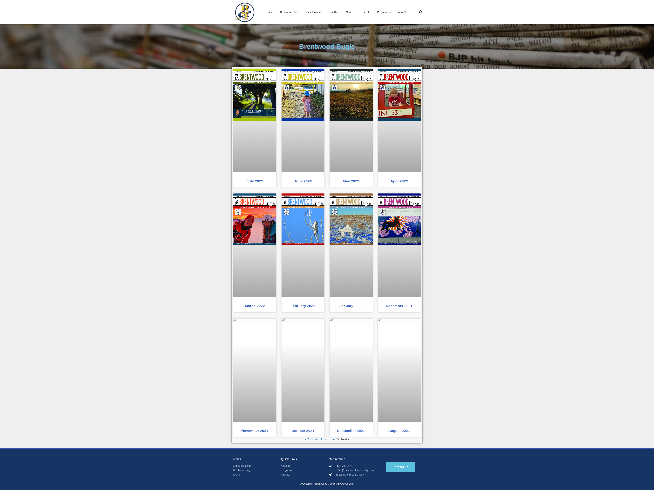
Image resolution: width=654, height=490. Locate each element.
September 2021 (351, 431)
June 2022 (303, 181)
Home (270, 12)
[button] (420, 12)
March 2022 (255, 306)
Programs (382, 12)
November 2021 (254, 431)
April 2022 (399, 181)
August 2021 (399, 431)
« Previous (311, 439)
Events (366, 12)
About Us (403, 12)
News (349, 12)
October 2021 (302, 431)
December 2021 (399, 306)
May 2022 (351, 181)
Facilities (334, 12)
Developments (314, 12)
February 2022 (303, 306)
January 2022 (351, 306)
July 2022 (255, 181)
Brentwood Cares (290, 12)
